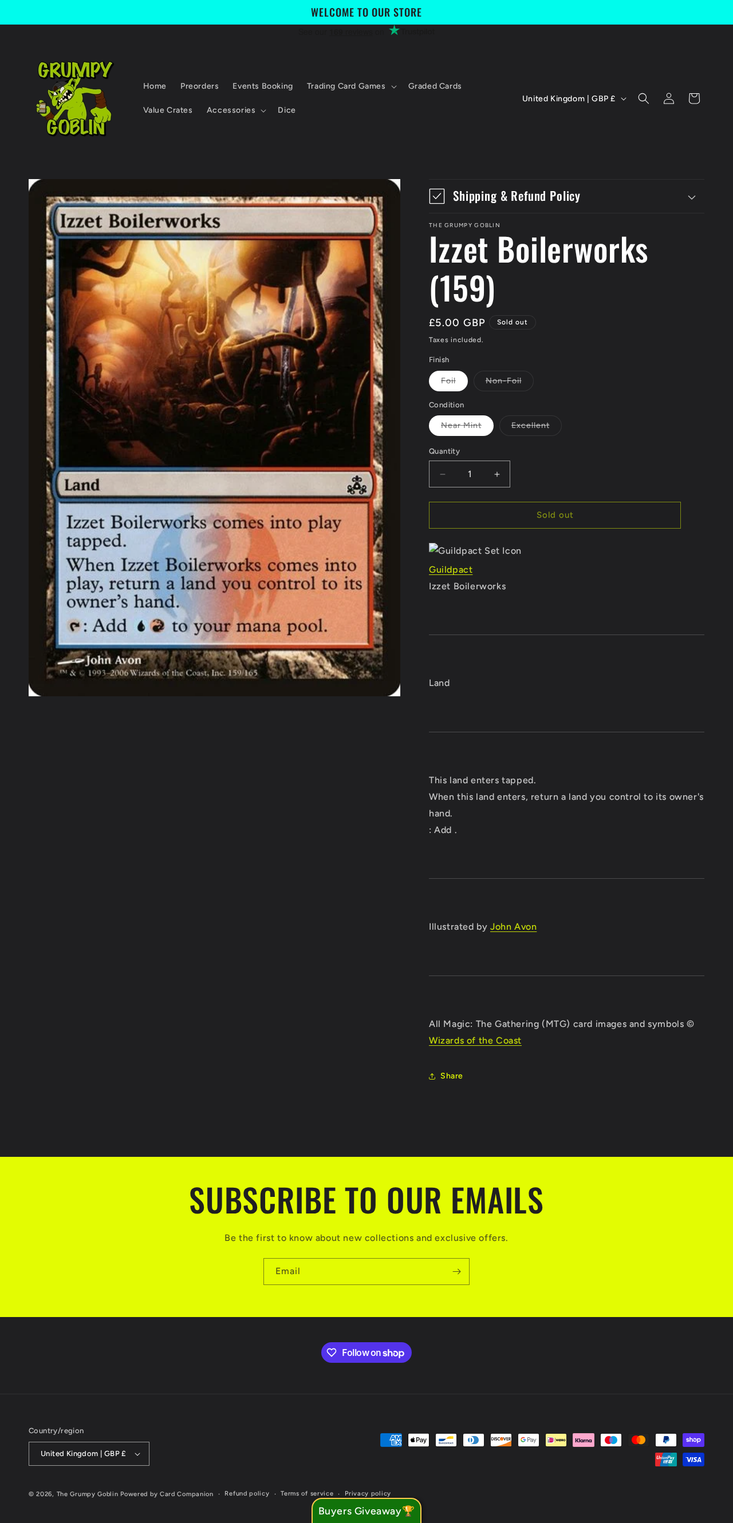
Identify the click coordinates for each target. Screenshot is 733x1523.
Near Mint (467, 429)
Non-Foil (510, 383)
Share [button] (451, 1076)
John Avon (513, 927)
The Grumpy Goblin (88, 1494)
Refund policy (246, 1493)
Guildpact (450, 569)
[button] (350, 86)
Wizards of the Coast (475, 1040)
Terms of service (307, 1493)
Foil (454, 383)
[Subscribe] (456, 1271)
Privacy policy (368, 1493)
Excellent (536, 429)
